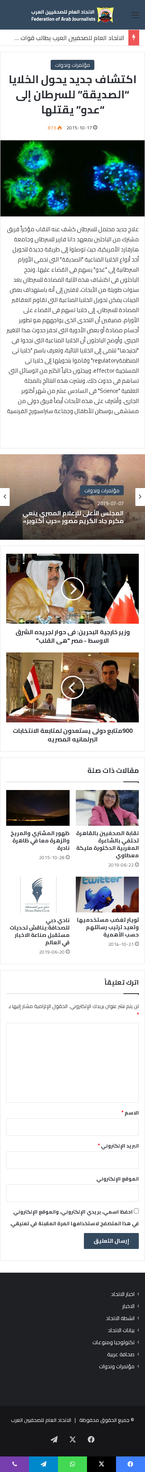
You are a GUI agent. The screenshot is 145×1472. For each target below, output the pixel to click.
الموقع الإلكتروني (117, 1178)
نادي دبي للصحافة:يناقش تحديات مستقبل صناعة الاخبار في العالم (40, 931)
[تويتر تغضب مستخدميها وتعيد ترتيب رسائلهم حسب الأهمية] (107, 894)
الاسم (130, 1112)
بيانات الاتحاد (121, 1330)
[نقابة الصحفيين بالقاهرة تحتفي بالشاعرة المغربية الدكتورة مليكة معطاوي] (107, 808)
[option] (72, 497)
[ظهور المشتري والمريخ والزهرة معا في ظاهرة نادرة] (38, 808)
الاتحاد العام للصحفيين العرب (41, 1420)
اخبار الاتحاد (123, 1294)
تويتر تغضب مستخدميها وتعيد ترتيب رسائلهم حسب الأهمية (108, 927)
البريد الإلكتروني (118, 1145)
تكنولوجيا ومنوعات (113, 1342)
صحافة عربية (121, 1354)
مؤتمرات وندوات (72, 65)
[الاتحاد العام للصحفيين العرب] (72, 14)
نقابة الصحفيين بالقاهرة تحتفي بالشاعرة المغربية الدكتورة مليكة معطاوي (107, 844)
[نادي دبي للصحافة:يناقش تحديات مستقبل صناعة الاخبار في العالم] (38, 895)
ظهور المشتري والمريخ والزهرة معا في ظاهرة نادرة (40, 840)
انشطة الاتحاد (120, 1318)
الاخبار (128, 1306)
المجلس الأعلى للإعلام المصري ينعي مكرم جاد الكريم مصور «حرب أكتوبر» (73, 516)
